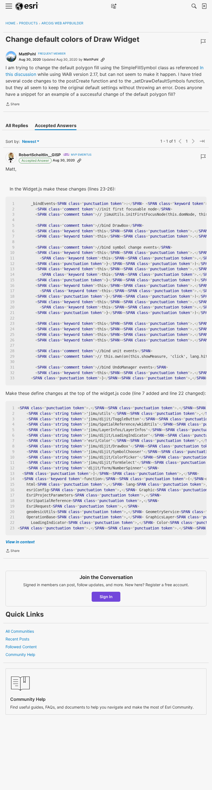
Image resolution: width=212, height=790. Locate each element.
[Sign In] (204, 6)
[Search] (194, 6)
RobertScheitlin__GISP (40, 154)
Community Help (20, 654)
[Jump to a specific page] (202, 141)
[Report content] (203, 42)
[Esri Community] (27, 6)
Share (13, 104)
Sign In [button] (106, 596)
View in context (20, 541)
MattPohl (27, 54)
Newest (29, 141)
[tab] (16, 125)
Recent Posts (17, 639)
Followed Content (21, 646)
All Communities (20, 631)
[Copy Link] (102, 59)
